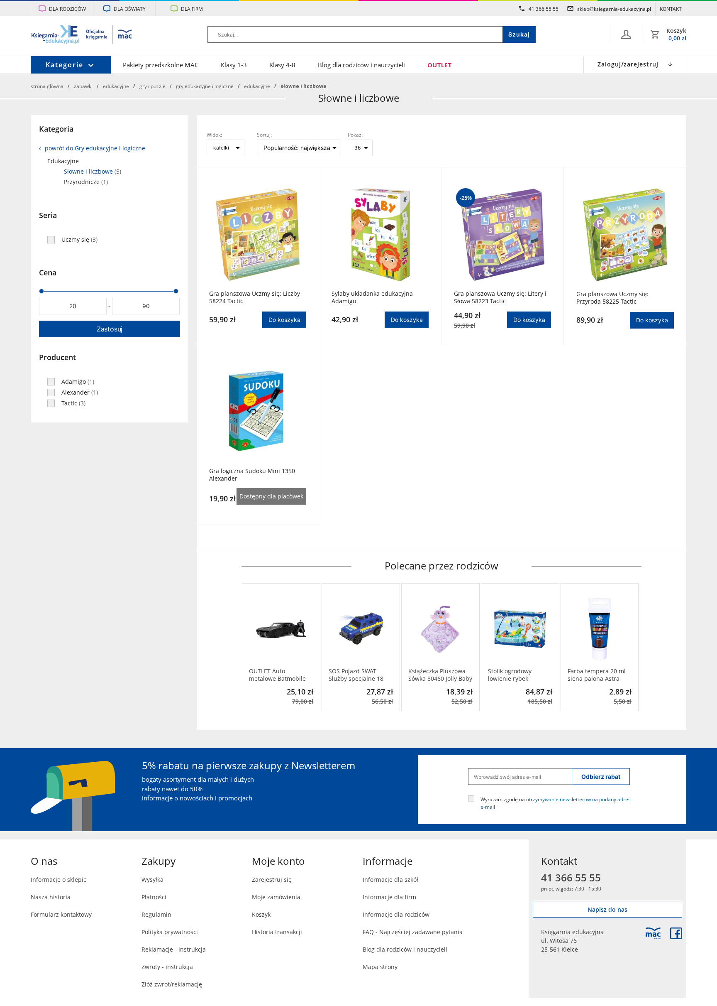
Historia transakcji (277, 932)
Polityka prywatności (169, 932)
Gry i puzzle (152, 86)
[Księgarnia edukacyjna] (653, 933)
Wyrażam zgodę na (555, 803)
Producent (57, 357)
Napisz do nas (607, 909)
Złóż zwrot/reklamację (171, 984)
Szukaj (519, 34)
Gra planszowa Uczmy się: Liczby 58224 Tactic (254, 297)
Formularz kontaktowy (61, 914)
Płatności (153, 897)
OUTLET (439, 65)
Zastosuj (109, 329)
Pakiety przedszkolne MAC (160, 65)
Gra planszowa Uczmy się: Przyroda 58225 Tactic (612, 297)
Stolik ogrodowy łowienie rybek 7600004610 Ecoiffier (517, 674)
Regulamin (156, 914)
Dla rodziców (67, 8)
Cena (47, 272)
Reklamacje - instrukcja (173, 949)
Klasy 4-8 (282, 65)
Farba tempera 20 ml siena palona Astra (597, 674)
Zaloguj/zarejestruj (628, 64)
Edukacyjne (116, 86)
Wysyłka (152, 879)
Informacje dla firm (389, 897)
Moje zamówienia (276, 897)
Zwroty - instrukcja (167, 967)
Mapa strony (380, 967)
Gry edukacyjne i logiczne (205, 86)
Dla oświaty (130, 8)
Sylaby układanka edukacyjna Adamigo (372, 297)
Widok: (214, 134)
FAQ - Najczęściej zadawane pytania (413, 932)
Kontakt (671, 8)
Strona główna (47, 86)
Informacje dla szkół (390, 879)
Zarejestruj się (272, 879)
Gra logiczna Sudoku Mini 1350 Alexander (252, 474)
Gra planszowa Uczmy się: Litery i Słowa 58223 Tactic (500, 297)
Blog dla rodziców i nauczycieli (361, 65)
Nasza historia (51, 897)
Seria (48, 215)
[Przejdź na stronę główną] (82, 35)
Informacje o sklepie (59, 879)
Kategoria (56, 129)
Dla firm (192, 8)
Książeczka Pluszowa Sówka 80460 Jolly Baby (440, 674)
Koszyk (261, 914)
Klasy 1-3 (234, 65)
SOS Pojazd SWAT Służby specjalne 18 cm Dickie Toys (356, 674)
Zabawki (83, 86)
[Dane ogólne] (626, 34)
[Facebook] (676, 933)
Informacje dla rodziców (396, 914)
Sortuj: (264, 134)
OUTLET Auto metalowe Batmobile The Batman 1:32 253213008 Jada (277, 674)
